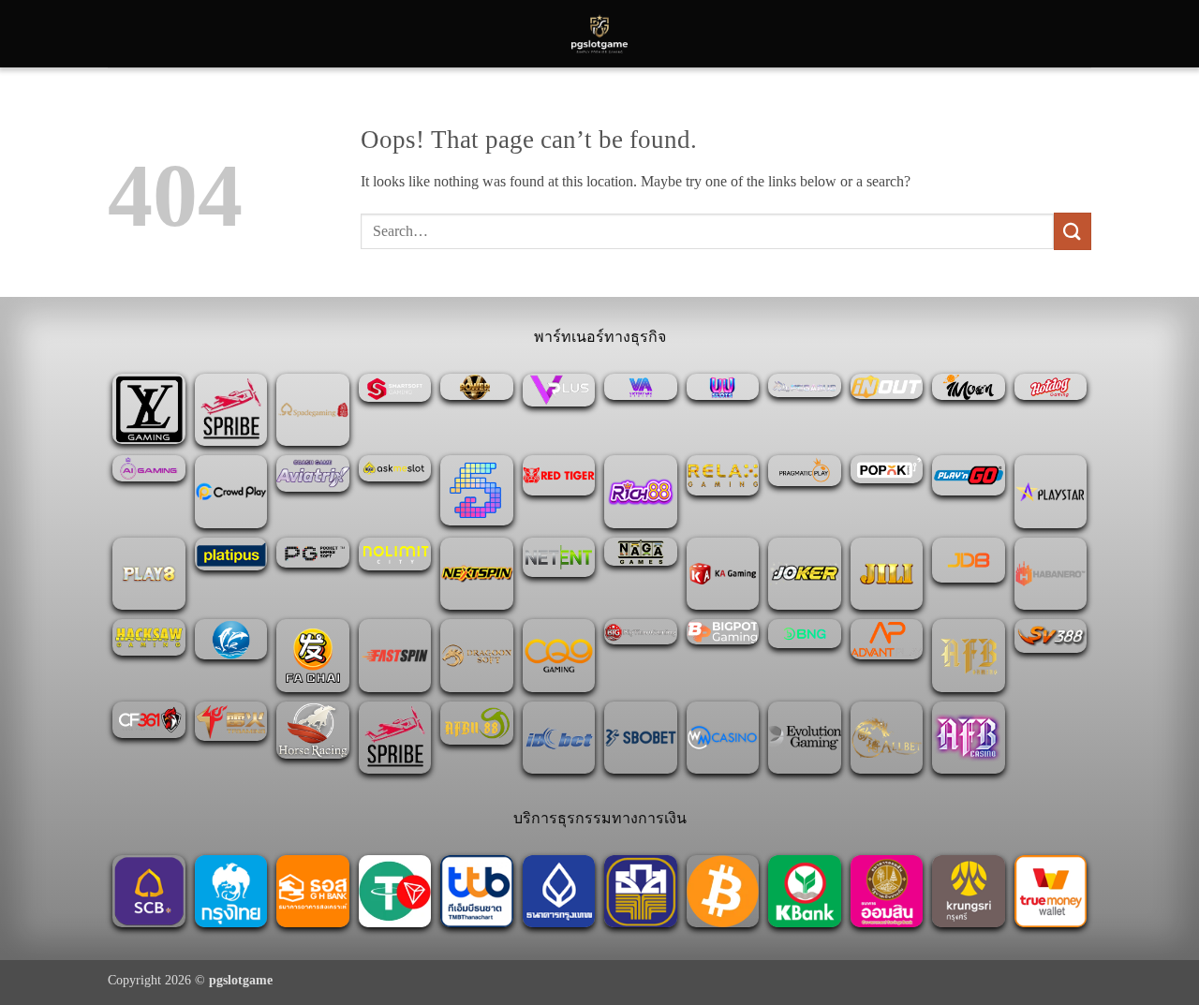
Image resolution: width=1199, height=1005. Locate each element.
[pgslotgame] (599, 33)
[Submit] (1072, 231)
